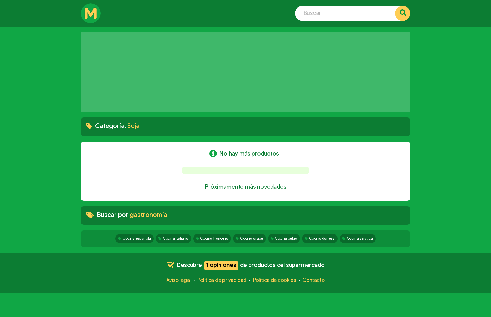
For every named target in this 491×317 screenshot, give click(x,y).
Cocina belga (286, 238)
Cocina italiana (175, 238)
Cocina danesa (322, 238)
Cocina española (136, 238)
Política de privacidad (222, 280)
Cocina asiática (360, 238)
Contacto (313, 280)
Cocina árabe (251, 238)
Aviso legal (178, 280)
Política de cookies (274, 280)
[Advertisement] (245, 72)
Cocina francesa (214, 238)
